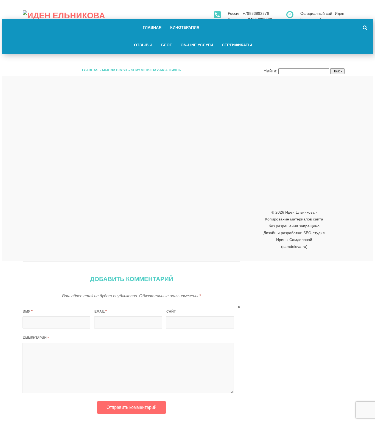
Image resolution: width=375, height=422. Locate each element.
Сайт (171, 311)
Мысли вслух (114, 70)
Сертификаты (237, 45)
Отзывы (143, 45)
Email (100, 311)
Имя (28, 311)
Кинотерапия (184, 27)
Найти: (270, 71)
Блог (166, 45)
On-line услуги (197, 45)
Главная (152, 27)
